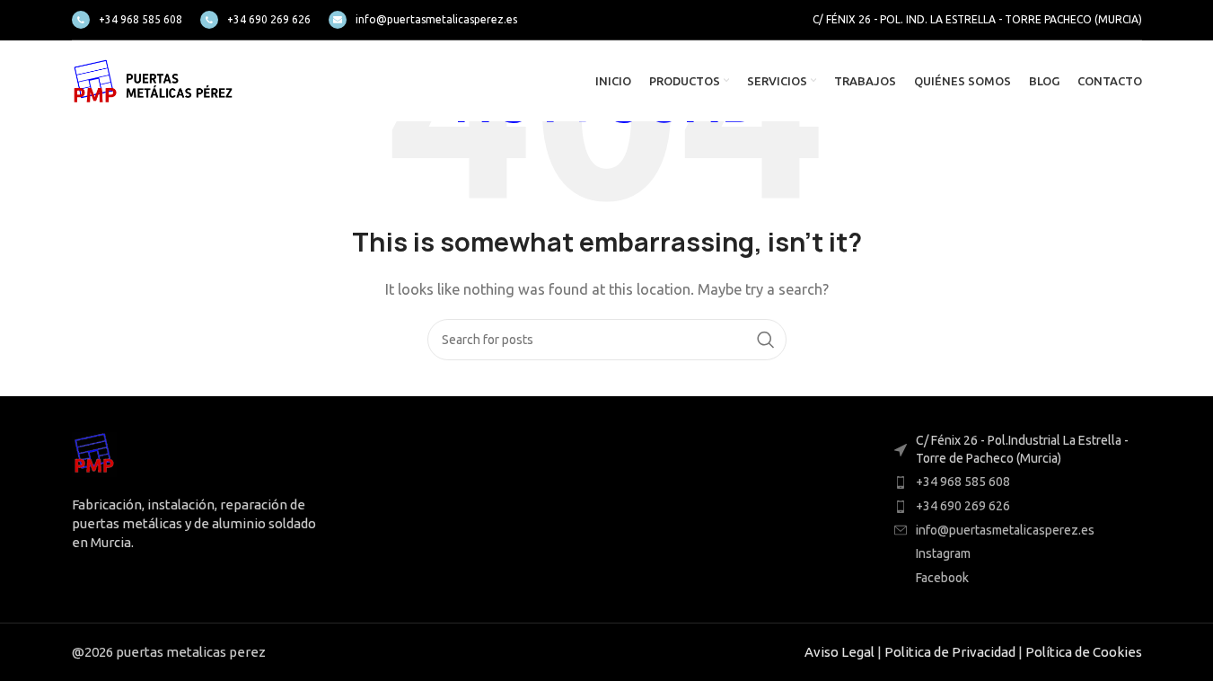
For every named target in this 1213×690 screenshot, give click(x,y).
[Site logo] (152, 79)
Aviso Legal (839, 651)
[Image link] (94, 453)
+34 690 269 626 (963, 506)
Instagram (943, 553)
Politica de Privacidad (949, 651)
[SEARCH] (766, 339)
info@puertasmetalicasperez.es (1005, 530)
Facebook (942, 578)
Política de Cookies (1083, 651)
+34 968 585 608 (963, 481)
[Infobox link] (127, 20)
